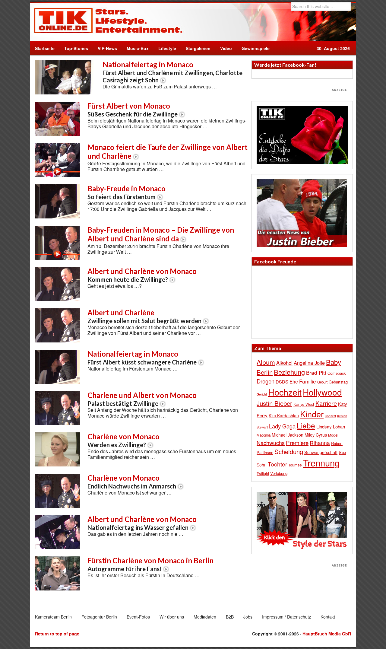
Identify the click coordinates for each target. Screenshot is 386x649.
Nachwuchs (271, 443)
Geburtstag (338, 382)
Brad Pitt (316, 372)
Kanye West (303, 404)
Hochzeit (285, 392)
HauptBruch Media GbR (326, 634)
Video (223, 48)
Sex (342, 452)
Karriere (326, 403)
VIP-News (107, 48)
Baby (333, 362)
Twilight (263, 473)
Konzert (330, 415)
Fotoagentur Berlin (99, 617)
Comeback (336, 373)
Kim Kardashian (284, 415)
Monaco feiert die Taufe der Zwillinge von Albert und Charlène (167, 151)
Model (333, 434)
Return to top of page (57, 634)
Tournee (295, 464)
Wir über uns (172, 617)
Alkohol (284, 362)
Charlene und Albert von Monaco (142, 399)
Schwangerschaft (320, 452)
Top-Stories (76, 48)
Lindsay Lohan (330, 426)
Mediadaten (205, 617)
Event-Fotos (138, 617)
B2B (230, 617)
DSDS (282, 381)
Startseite (45, 48)
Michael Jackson (287, 435)
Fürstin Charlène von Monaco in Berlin (150, 564)
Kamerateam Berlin (53, 617)
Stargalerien (198, 48)
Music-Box (135, 48)
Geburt (322, 382)
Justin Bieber (274, 403)
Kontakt (328, 617)
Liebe (306, 425)
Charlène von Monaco (123, 440)
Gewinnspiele (256, 48)
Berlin (265, 372)
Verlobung (278, 473)
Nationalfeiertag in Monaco (172, 72)
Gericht (262, 394)
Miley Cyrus (316, 435)
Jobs (247, 617)
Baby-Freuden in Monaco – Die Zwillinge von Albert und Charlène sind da (160, 234)
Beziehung (289, 372)
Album (266, 362)
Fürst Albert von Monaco (132, 109)
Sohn (262, 465)
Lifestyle (164, 48)
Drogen (265, 381)
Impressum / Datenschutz (286, 617)
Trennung (321, 462)
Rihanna (320, 443)
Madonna (264, 435)
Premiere (297, 442)
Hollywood (322, 392)
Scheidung (288, 451)
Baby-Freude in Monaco (126, 192)
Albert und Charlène (144, 316)
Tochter (277, 464)
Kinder (312, 414)
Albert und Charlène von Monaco (142, 275)
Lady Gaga (282, 426)
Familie (307, 381)
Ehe (294, 381)
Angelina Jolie (309, 362)
